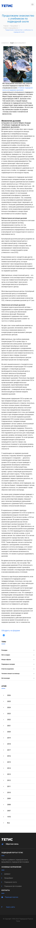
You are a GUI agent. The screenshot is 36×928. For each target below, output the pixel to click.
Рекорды (4, 650)
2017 (9, 750)
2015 (9, 762)
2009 (9, 798)
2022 (9, 719)
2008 (9, 805)
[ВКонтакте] (4, 635)
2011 (9, 786)
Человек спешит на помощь (10, 673)
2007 (9, 811)
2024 (9, 707)
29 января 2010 (5, 42)
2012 (9, 780)
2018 (9, 744)
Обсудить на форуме (10, 630)
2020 (9, 732)
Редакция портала (11, 897)
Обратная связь (12, 844)
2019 (9, 738)
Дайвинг (7, 874)
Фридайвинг (14, 26)
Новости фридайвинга (10, 28)
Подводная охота (10, 882)
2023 (9, 713)
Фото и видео (5, 655)
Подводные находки (8, 664)
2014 (9, 768)
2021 (9, 726)
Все (8, 823)
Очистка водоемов (7, 669)
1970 (9, 817)
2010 (9, 792)
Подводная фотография (13, 886)
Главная (6, 26)
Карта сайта (10, 907)
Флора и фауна (6, 659)
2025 (9, 701)
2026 (9, 695)
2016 (9, 756)
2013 (9, 774)
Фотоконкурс (5, 678)
